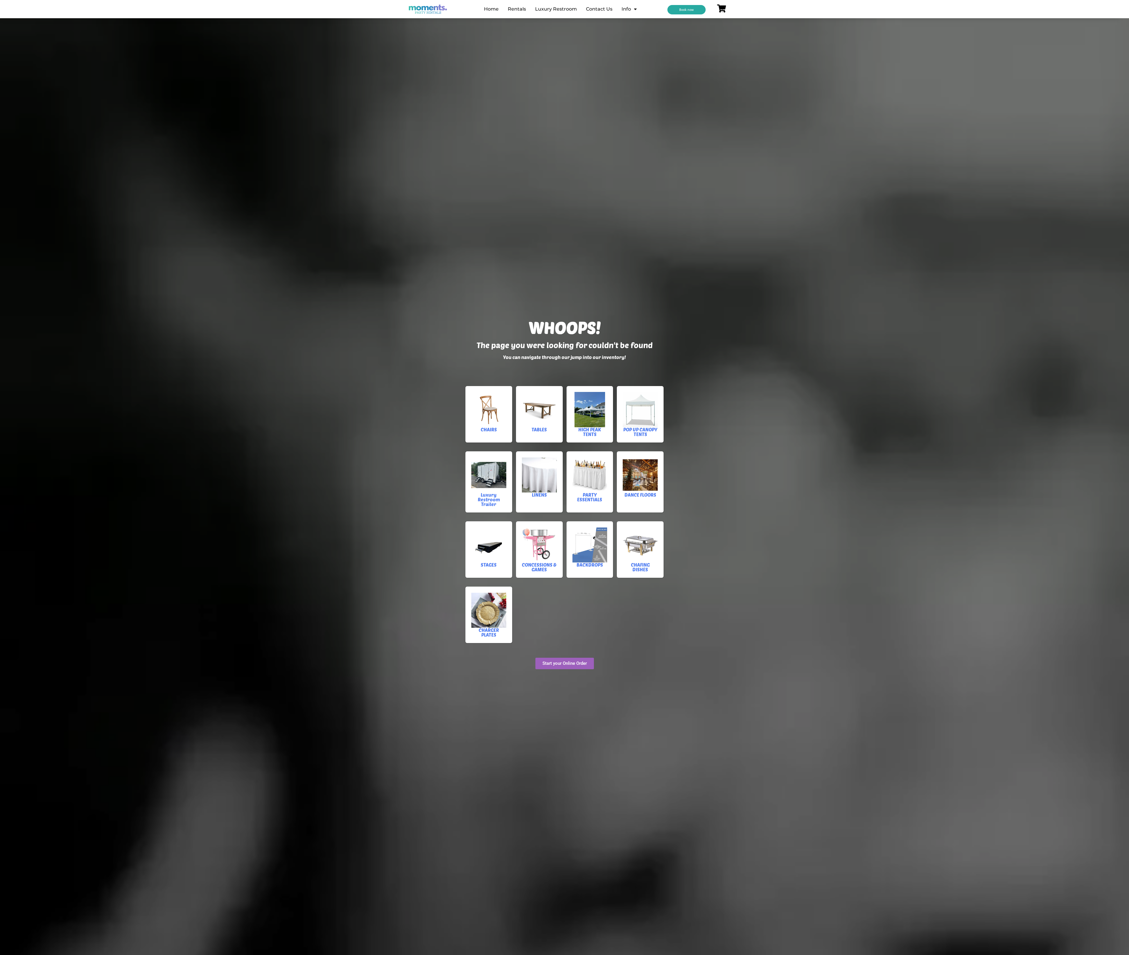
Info (626, 9)
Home (491, 9)
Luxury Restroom (556, 9)
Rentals (517, 9)
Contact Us (599, 9)
